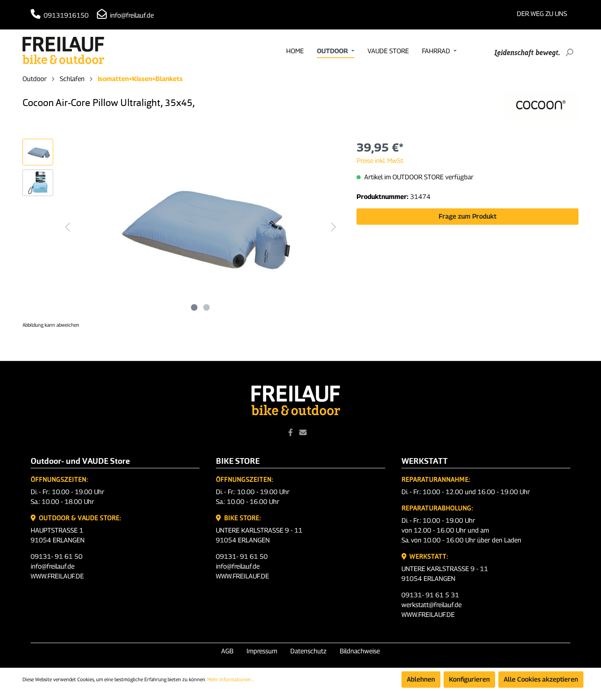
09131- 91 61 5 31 (430, 595)
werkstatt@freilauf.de (431, 605)
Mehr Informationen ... (231, 679)
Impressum (262, 651)
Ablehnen (421, 679)
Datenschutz (308, 651)
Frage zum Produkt (467, 216)
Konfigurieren (469, 679)
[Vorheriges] (67, 227)
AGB (227, 651)
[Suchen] (569, 52)
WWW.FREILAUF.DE (57, 576)
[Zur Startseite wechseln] (63, 50)
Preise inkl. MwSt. (380, 161)
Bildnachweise (360, 651)
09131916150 (65, 15)
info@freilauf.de (131, 15)
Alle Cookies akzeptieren (541, 679)
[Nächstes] (333, 227)
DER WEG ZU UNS (542, 14)
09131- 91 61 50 (57, 556)
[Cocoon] (541, 104)
